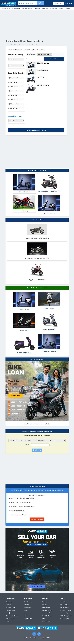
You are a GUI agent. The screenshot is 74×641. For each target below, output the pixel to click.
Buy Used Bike (16, 8)
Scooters (26, 610)
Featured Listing (46, 613)
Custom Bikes (28, 619)
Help (61, 607)
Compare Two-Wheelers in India (36, 130)
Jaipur (15, 616)
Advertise (66, 607)
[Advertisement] (37, 24)
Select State (58, 3)
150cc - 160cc (14, 91)
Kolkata (8, 619)
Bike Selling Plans (47, 610)
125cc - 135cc (14, 86)
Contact (62, 610)
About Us (62, 602)
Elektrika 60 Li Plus (43, 85)
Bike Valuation (46, 607)
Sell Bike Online (6, 8)
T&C (61, 616)
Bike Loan (45, 8)
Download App (64, 605)
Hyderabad (9, 605)
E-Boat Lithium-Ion (43, 63)
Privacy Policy (67, 616)
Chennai (8, 610)
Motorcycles (27, 607)
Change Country (64, 619)
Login (69, 3)
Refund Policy (64, 613)
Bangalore (9, 602)
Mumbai (8, 607)
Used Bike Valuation (27, 8)
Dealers (61, 8)
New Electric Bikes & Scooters (37, 288)
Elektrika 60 (40, 77)
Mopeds (26, 613)
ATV (25, 616)
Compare (67, 8)
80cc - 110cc (14, 82)
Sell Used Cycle (46, 621)
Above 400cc (14, 108)
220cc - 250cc (14, 99)
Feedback (68, 610)
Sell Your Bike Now (37, 519)
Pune (13, 607)
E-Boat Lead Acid (42, 70)
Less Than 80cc (14, 78)
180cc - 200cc (14, 95)
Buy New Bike (53, 8)
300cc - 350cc (14, 104)
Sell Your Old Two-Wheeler (37, 486)
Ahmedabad (9, 616)
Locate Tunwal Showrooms (54, 59)
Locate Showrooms (14, 116)
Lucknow (12, 613)
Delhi (7, 613)
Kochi (13, 610)
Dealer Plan (37, 8)
